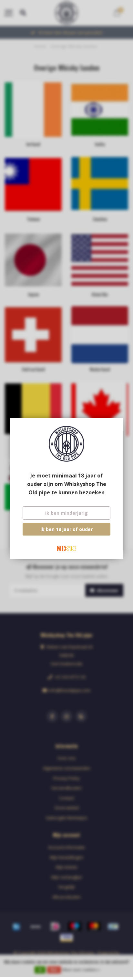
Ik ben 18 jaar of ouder (66, 529)
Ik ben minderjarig (66, 513)
